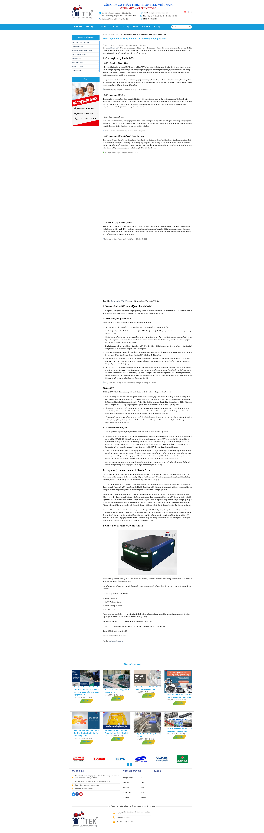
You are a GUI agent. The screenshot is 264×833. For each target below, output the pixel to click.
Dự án (135, 27)
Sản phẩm (102, 27)
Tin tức (115, 27)
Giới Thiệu (90, 27)
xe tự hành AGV (113, 48)
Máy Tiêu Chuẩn (77, 62)
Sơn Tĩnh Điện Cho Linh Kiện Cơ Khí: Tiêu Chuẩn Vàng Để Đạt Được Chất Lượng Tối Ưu (87, 733)
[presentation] (128, 765)
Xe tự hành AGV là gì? (119, 301)
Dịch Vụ (126, 27)
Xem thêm (86, 701)
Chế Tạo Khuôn (77, 46)
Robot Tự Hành (77, 66)
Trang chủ (77, 27)
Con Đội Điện (76, 70)
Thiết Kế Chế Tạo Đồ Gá (80, 43)
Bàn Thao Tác (76, 58)
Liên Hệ (157, 27)
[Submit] (190, 27)
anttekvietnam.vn (116, 641)
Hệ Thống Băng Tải (78, 54)
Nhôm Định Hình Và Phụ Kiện (82, 50)
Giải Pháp (146, 27)
